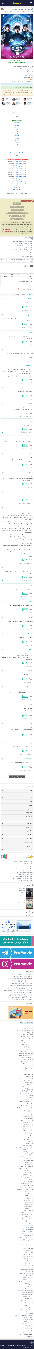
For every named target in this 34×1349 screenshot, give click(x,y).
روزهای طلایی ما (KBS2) (27, 1139)
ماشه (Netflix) (29, 1261)
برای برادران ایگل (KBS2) (27, 1254)
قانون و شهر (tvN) (29, 1252)
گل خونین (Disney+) (28, 1124)
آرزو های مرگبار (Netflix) (27, 1091)
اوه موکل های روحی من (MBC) (26, 1282)
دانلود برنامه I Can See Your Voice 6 (21, 9)
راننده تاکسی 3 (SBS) (28, 1152)
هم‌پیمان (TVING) (29, 1284)
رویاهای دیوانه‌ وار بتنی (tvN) (26, 1093)
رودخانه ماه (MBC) (29, 1162)
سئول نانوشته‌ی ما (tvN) (27, 1277)
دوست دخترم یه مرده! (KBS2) (26, 1244)
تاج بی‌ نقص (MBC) (28, 1080)
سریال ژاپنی (17, 835)
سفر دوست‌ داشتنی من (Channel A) (25, 1238)
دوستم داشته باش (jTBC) (27, 1145)
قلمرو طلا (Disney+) (28, 1072)
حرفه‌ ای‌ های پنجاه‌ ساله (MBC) (26, 1053)
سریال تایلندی (17, 823)
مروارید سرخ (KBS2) (28, 1034)
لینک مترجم (18, 161)
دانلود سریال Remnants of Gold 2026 (16, 876)
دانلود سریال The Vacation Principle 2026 (19, 985)
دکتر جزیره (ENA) (29, 1049)
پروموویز (20, 1345)
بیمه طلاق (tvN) (29, 1313)
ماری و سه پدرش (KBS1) (27, 1120)
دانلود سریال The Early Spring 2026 (15, 978)
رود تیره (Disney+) (28, 1206)
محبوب (4, 856)
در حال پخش (29, 816)
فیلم (17, 850)
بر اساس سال (17, 794)
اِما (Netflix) (30, 1246)
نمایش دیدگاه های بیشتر (17, 777)
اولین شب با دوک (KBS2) (27, 1269)
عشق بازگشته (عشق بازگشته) (26, 1324)
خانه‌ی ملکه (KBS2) (28, 1225)
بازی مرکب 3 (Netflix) (28, 1280)
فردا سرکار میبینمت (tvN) (27, 1039)
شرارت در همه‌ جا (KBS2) (27, 1319)
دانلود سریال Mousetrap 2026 (16, 874)
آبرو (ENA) (30, 1097)
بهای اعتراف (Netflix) (28, 1173)
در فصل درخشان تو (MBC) (27, 1106)
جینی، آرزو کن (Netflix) (27, 1215)
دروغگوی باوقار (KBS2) (28, 1122)
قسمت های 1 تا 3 (17, 189)
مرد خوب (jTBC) (29, 1242)
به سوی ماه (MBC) (29, 1194)
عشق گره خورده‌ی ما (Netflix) (26, 1036)
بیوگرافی (17, 805)
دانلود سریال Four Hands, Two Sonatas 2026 (16, 868)
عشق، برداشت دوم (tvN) (27, 1234)
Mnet (27, 11)
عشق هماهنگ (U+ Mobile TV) (26, 1041)
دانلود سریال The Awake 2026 (16, 881)
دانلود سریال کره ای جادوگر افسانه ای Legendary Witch (16, 991)
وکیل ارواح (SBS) (29, 1089)
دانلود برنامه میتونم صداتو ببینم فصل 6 (8, 259)
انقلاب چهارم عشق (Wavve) (27, 1177)
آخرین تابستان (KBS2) (28, 1171)
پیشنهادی (30, 809)
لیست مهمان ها (17, 113)
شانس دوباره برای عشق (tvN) (26, 1286)
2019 (30, 11)
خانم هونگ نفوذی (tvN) (27, 1116)
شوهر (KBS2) (30, 1032)
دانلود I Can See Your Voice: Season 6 (24, 259)
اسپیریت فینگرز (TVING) (27, 1185)
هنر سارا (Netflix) (29, 1133)
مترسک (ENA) (29, 1076)
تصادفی (1, 856)
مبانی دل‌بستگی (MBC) (28, 1307)
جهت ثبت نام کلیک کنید (17, 210)
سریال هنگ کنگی (17, 842)
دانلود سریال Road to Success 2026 (16, 872)
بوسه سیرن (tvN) (29, 1099)
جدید (6, 856)
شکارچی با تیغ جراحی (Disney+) (25, 1273)
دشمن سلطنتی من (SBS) (27, 1057)
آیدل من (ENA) (29, 1137)
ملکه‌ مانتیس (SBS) (28, 1221)
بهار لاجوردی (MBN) (28, 1074)
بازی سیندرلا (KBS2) (28, 1317)
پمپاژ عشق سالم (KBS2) (27, 1296)
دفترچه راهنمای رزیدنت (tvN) (26, 1305)
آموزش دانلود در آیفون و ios (17, 219)
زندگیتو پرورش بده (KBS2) (27, 1062)
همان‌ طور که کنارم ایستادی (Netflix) (25, 1189)
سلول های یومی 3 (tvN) (27, 1087)
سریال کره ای (17, 838)
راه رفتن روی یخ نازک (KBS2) (26, 1200)
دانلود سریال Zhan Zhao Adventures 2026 (16, 878)
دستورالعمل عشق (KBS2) (27, 1045)
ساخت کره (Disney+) (28, 1150)
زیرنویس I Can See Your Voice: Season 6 (24, 261)
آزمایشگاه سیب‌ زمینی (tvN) (26, 1334)
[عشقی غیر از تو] (29, 897)
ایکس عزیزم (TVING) (28, 1175)
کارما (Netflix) (30, 1336)
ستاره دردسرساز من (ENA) (27, 1223)
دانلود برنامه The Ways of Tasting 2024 (23, 250)
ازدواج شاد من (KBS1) (28, 1330)
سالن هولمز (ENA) (29, 1271)
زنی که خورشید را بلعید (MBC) (26, 1168)
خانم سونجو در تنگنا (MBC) (27, 1301)
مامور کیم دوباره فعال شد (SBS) (26, 1043)
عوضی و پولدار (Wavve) (27, 1257)
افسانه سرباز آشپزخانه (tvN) (27, 1060)
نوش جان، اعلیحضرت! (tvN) (26, 1219)
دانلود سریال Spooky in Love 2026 (19, 975)
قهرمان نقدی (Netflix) (28, 1158)
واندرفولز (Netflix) (29, 1083)
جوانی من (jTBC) (29, 1204)
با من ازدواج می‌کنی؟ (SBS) (26, 1187)
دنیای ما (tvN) (30, 1112)
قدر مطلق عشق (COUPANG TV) (25, 1068)
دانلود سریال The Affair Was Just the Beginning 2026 (16, 870)
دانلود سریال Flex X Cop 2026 (16, 864)
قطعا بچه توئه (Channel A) (27, 1127)
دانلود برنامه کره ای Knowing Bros (24, 246)
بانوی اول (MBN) (29, 1196)
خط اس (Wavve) (29, 1263)
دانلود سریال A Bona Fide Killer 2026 (16, 866)
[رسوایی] (29, 908)
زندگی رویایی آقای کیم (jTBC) (26, 1183)
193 (2, 9)
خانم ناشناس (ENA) (28, 1192)
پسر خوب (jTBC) (29, 1265)
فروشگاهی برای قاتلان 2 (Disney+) (25, 1030)
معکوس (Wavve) (29, 1085)
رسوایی (23, 899)
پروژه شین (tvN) (29, 1198)
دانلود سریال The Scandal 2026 (19, 999)
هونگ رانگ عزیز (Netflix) (27, 1309)
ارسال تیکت (7, 231)
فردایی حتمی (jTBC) (28, 1141)
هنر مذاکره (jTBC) (29, 1326)
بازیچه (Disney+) (29, 1179)
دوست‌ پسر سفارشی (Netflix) (26, 1110)
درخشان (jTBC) (29, 1103)
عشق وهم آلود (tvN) (28, 1026)
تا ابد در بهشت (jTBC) (28, 1303)
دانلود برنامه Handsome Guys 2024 (24, 252)
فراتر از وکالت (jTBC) (28, 1236)
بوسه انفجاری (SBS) (28, 1160)
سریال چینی (17, 831)
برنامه (23, 11)
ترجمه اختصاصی (28, 812)
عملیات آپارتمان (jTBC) (28, 1028)
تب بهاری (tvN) (29, 1135)
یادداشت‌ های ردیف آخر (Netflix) (25, 1055)
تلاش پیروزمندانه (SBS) (27, 1240)
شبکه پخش (17, 846)
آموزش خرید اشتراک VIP (17, 207)
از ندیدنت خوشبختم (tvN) (27, 1156)
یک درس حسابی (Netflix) (27, 1064)
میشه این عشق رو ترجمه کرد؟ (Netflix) (24, 1148)
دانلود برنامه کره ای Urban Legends (24, 248)
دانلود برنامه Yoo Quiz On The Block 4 (23, 254)
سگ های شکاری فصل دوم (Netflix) (25, 1108)
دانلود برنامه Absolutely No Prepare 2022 (22, 241)
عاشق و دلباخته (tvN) (28, 1259)
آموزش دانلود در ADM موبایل (17, 216)
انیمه (17, 790)
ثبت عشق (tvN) (29, 1066)
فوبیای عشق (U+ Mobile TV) (26, 1114)
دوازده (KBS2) (29, 1227)
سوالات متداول (17, 204)
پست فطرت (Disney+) (28, 1248)
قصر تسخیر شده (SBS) (27, 1292)
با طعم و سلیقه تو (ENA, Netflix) (25, 1290)
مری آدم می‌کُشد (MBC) (27, 1229)
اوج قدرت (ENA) (29, 1095)
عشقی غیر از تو (22, 888)
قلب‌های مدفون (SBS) (28, 1328)
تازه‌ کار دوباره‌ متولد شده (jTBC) (26, 1051)
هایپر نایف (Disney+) (28, 1332)
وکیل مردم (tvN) (29, 1143)
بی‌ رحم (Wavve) (29, 1208)
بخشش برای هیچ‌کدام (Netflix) (26, 1294)
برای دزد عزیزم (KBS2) (28, 1129)
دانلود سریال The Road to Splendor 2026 (19, 987)
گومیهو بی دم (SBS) (28, 1118)
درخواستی (30, 820)
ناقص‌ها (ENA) (29, 1250)
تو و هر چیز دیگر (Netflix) (27, 1231)
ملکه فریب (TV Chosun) (27, 1210)
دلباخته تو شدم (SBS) (28, 1070)
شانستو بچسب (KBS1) (27, 1213)
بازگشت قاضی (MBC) (28, 1131)
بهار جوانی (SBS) (29, 1275)
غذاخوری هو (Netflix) (28, 1322)
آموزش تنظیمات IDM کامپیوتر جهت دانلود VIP (17, 213)
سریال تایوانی (17, 827)
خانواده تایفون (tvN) (28, 1181)
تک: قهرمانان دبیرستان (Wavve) (26, 1288)
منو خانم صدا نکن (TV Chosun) (26, 1166)
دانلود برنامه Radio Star (27, 256)
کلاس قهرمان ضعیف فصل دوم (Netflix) (24, 1315)
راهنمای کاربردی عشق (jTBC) (26, 1101)
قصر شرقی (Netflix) (28, 1047)
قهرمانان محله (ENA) (28, 1164)
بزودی (31, 801)
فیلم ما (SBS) (30, 1267)
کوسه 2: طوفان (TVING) (27, 1311)
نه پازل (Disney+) (29, 1298)
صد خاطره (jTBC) (29, 1202)
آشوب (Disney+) (29, 1217)
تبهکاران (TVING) (29, 1154)
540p (18, 122)
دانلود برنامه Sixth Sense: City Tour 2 (23, 244)
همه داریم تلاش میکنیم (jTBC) (26, 1078)
